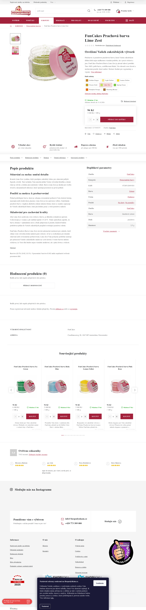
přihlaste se (60, 309)
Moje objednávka (15, 562)
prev (11, 390)
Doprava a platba (80, 567)
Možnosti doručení (130, 101)
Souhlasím (100, 583)
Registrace (131, 2)
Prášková (131, 197)
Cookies (77, 551)
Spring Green (121, 85)
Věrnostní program (81, 573)
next (134, 390)
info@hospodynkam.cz (76, 518)
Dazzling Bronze (112, 89)
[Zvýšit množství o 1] (97, 120)
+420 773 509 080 (104, 10)
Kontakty (46, 551)
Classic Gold (93, 85)
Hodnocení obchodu (16, 554)
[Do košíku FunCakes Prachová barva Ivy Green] (32, 416)
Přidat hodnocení (32, 285)
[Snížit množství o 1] (90, 120)
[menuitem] (17, 20)
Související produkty (77, 158)
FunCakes (112, 128)
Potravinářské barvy (127, 180)
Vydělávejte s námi (81, 556)
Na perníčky (129, 202)
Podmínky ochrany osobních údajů (21, 566)
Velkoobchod (79, 562)
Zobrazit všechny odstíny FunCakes (96, 94)
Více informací (96, 72)
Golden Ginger (94, 80)
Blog (11, 558)
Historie (45, 546)
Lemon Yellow (125, 80)
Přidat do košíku (117, 119)
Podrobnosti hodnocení (113, 45)
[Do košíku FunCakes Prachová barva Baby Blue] (64, 416)
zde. (52, 598)
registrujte (73, 309)
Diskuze (46, 158)
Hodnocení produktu (32, 158)
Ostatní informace (60, 158)
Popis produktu (15, 158)
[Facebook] (120, 521)
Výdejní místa (79, 546)
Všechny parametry (110, 231)
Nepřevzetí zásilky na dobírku (20, 2)
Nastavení (45, 606)
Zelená (131, 191)
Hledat (89, 11)
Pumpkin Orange (94, 89)
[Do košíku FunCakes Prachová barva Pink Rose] (126, 416)
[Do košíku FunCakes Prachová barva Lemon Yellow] (95, 416)
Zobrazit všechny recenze (38, 454)
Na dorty (121, 202)
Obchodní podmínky (40, 2)
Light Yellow (109, 80)
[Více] (130, 20)
